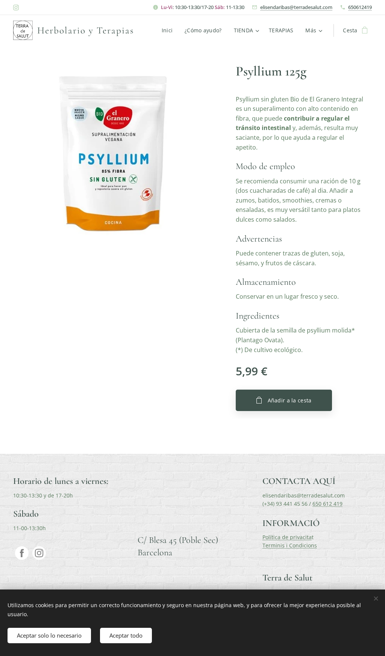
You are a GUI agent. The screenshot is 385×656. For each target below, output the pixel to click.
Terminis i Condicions (289, 545)
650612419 (360, 7)
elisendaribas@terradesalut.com (296, 7)
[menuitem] (169, 30)
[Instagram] (16, 7)
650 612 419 (327, 503)
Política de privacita (287, 537)
